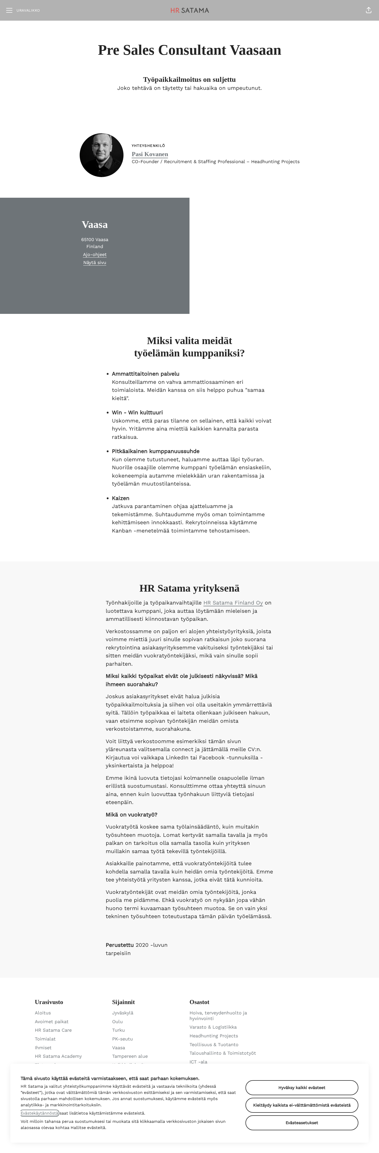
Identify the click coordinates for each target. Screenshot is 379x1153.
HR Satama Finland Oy (233, 602)
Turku (118, 1030)
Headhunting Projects (214, 1035)
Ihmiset (43, 1047)
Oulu (117, 1021)
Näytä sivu (94, 262)
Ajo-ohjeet (95, 254)
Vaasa (118, 1047)
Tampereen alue (130, 1056)
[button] (368, 10)
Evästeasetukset (302, 1122)
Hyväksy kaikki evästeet (301, 1087)
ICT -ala (198, 1061)
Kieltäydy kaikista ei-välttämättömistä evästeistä (302, 1105)
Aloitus (43, 1012)
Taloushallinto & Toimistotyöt (223, 1053)
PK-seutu (122, 1038)
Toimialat (45, 1038)
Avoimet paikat (52, 1021)
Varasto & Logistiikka (213, 1027)
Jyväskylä (122, 1012)
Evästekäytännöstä (39, 1113)
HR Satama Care (53, 1030)
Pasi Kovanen (150, 154)
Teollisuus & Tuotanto (214, 1044)
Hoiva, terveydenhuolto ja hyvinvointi (218, 1015)
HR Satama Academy (58, 1056)
